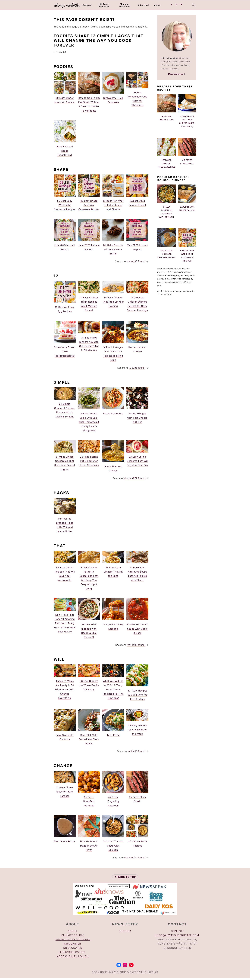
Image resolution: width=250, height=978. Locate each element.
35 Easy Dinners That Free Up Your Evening (113, 301)
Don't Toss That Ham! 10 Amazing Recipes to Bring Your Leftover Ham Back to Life (65, 623)
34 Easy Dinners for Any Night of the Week (137, 729)
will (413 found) (136, 751)
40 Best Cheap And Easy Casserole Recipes (89, 205)
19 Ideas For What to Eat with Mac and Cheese (113, 205)
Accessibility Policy (72, 956)
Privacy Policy (72, 935)
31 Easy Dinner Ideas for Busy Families (64, 791)
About (157, 5)
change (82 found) (135, 857)
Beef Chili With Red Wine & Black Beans (89, 739)
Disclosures (72, 947)
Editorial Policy (72, 952)
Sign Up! (125, 931)
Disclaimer (72, 943)
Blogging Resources (124, 5)
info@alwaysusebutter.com (177, 935)
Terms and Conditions (73, 939)
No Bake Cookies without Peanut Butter (113, 249)
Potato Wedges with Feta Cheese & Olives (137, 417)
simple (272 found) (134, 478)
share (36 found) (135, 261)
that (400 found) (136, 645)
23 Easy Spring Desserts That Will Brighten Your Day (137, 461)
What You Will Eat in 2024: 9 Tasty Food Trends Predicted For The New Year (113, 689)
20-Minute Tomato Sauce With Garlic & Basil (137, 628)
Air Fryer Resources (104, 5)
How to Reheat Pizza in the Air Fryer (89, 845)
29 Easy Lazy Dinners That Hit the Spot (113, 571)
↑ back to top (125, 877)
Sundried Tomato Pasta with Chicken (113, 845)
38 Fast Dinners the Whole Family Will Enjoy (89, 685)
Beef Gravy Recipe (64, 841)
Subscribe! (143, 5)
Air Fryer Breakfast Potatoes (89, 801)
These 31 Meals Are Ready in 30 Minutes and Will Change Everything (64, 689)
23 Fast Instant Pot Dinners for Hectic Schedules (89, 461)
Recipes (87, 5)
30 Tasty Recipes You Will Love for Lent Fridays (137, 694)
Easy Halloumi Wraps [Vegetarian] (65, 150)
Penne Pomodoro (113, 413)
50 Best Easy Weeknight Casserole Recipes (64, 205)
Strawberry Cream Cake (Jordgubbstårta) (64, 351)
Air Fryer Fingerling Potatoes (113, 801)
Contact (177, 931)
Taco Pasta (113, 735)
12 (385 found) (137, 367)
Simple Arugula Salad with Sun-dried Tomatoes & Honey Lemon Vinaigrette (89, 422)
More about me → (177, 74)
